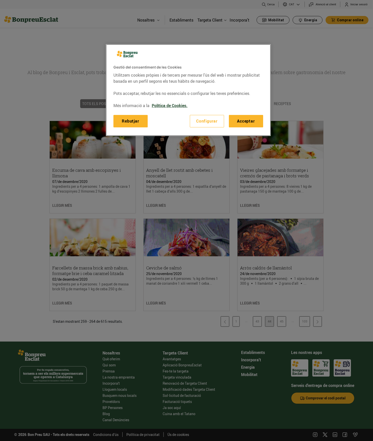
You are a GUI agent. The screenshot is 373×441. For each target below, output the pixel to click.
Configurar (207, 121)
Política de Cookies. (170, 105)
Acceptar (246, 121)
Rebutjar (130, 121)
